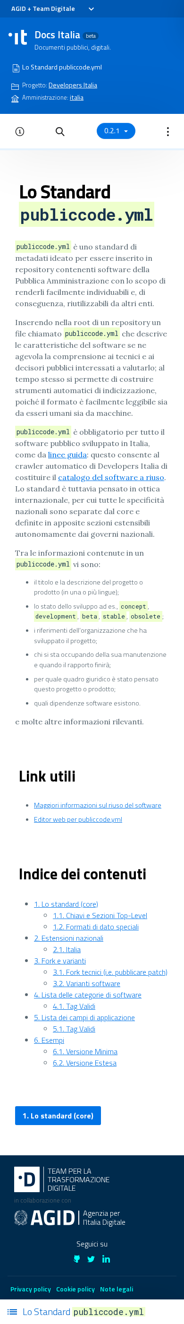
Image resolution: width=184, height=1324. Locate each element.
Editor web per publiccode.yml (78, 819)
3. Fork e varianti (60, 960)
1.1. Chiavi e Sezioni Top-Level (100, 915)
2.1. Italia (67, 949)
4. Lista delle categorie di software (88, 994)
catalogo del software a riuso (111, 477)
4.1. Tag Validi (74, 1006)
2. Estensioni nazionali (68, 938)
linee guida (67, 454)
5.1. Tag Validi (74, 1028)
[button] (60, 130)
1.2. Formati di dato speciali (96, 926)
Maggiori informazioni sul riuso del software (97, 805)
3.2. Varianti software (86, 983)
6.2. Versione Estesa (85, 1062)
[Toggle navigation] (91, 8)
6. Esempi (49, 1040)
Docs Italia (65, 34)
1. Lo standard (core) (66, 904)
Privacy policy (30, 1289)
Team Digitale (54, 8)
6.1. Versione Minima (85, 1051)
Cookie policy (75, 1289)
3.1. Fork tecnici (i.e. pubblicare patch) (110, 972)
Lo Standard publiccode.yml (62, 67)
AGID (18, 8)
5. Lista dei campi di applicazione (84, 1017)
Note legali (116, 1289)
